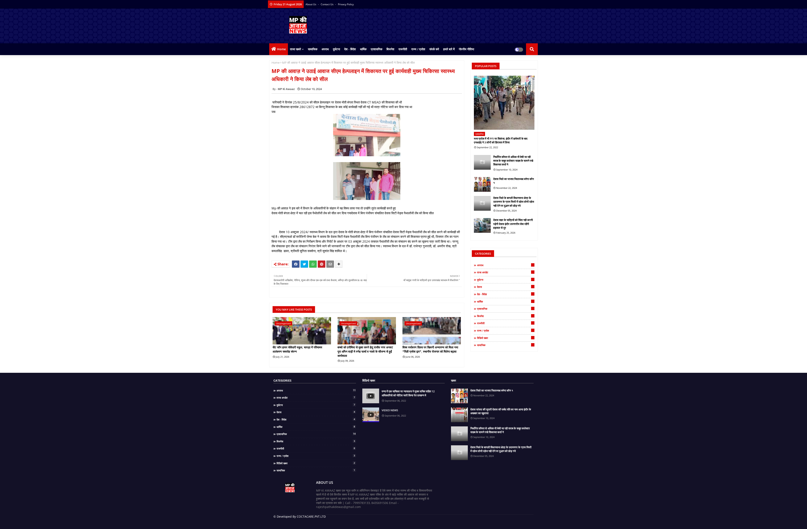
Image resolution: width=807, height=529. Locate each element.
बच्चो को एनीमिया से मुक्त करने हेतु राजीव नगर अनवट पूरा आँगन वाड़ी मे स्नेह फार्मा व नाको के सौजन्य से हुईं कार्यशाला (365, 351)
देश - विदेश (350, 49)
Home (281, 49)
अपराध (325, 49)
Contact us (327, 4)
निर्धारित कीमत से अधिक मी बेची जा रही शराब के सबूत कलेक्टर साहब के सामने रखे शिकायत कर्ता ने (513, 160)
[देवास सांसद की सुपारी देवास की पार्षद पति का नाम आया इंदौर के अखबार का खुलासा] (459, 414)
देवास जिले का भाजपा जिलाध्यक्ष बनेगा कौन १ (513, 181)
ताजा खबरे (295, 49)
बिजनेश (390, 49)
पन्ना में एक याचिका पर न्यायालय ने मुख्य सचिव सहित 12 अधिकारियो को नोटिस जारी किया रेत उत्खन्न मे (408, 393)
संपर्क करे (434, 49)
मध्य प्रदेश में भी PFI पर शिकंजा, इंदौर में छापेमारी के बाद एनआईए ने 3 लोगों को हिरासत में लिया (500, 140)
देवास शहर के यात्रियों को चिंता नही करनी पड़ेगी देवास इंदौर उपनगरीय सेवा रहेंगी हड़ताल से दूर (513, 223)
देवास (505, 287)
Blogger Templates (303, 523)
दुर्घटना (336, 49)
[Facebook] (295, 264)
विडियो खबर (505, 338)
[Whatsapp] (313, 264)
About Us (311, 4)
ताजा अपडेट (505, 272)
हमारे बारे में (449, 49)
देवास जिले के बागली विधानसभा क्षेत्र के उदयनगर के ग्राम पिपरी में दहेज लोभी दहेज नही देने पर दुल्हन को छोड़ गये (513, 201)
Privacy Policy (346, 4)
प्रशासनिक (376, 49)
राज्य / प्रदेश (418, 49)
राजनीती (402, 49)
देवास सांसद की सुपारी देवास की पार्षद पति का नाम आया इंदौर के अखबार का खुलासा (500, 411)
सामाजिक (312, 49)
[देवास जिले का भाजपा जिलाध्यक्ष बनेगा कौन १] (482, 184)
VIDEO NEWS (390, 410)
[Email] (330, 264)
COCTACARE (349, 523)
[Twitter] (304, 264)
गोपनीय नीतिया (466, 49)
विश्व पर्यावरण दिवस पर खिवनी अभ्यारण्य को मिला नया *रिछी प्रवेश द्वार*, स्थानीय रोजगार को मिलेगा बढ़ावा (430, 349)
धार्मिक (363, 49)
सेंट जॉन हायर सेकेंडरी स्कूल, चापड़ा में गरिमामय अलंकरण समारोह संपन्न (297, 349)
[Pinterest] (321, 264)
